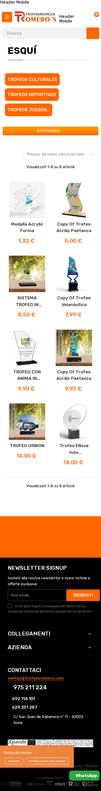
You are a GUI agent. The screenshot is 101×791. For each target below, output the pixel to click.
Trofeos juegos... (29, 109)
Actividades (49, 130)
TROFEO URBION (27, 445)
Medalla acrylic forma (27, 227)
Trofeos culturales (32, 79)
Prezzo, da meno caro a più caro (60, 154)
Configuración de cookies (47, 761)
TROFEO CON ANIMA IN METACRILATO (27, 375)
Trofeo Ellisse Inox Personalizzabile (74, 449)
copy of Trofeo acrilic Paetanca (73, 227)
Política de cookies (18, 752)
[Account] (81, 16)
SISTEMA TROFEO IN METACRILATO (27, 301)
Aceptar (14, 761)
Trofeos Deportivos (32, 94)
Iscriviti (83, 595)
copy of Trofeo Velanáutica (74, 301)
